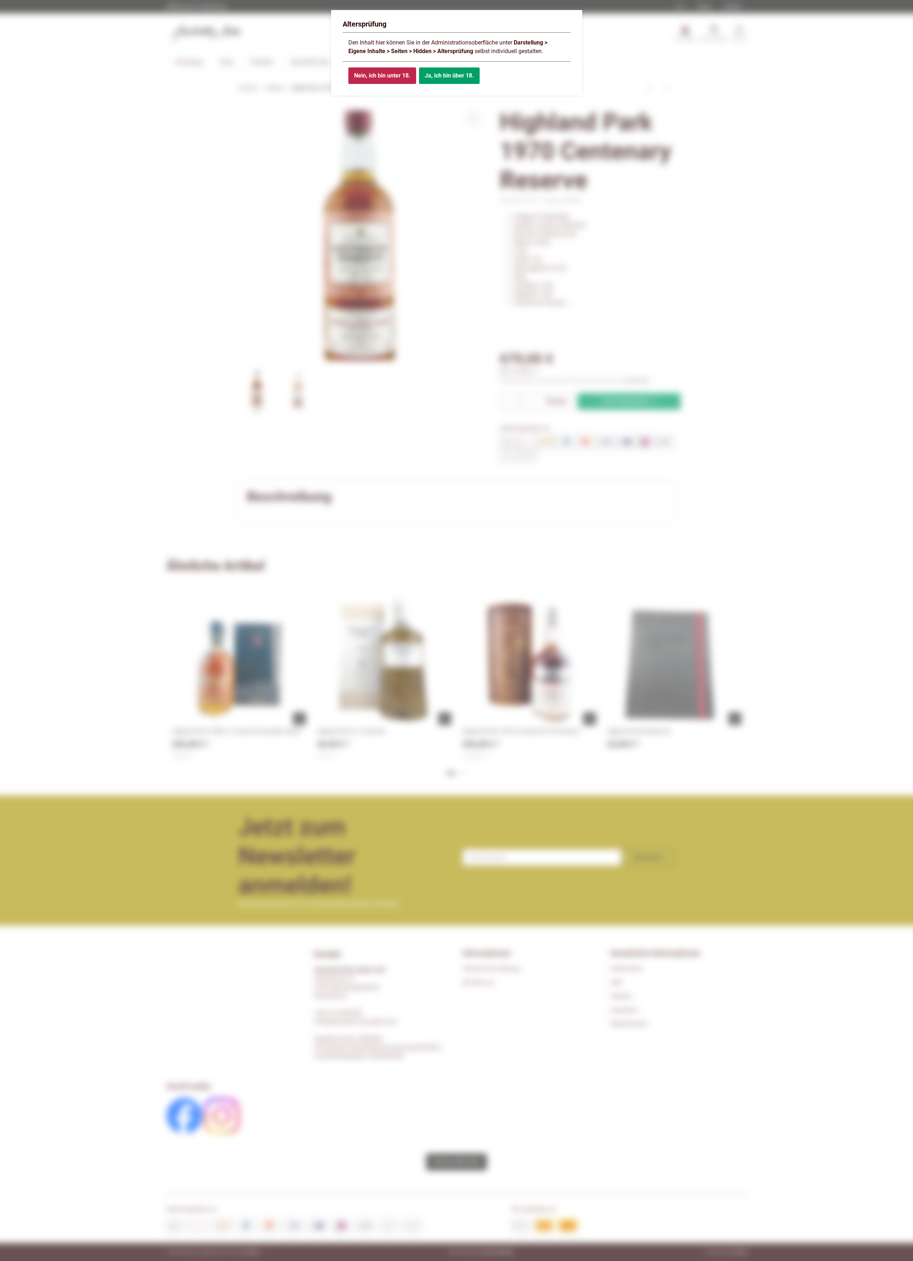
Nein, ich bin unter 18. (382, 75)
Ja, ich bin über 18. (449, 75)
